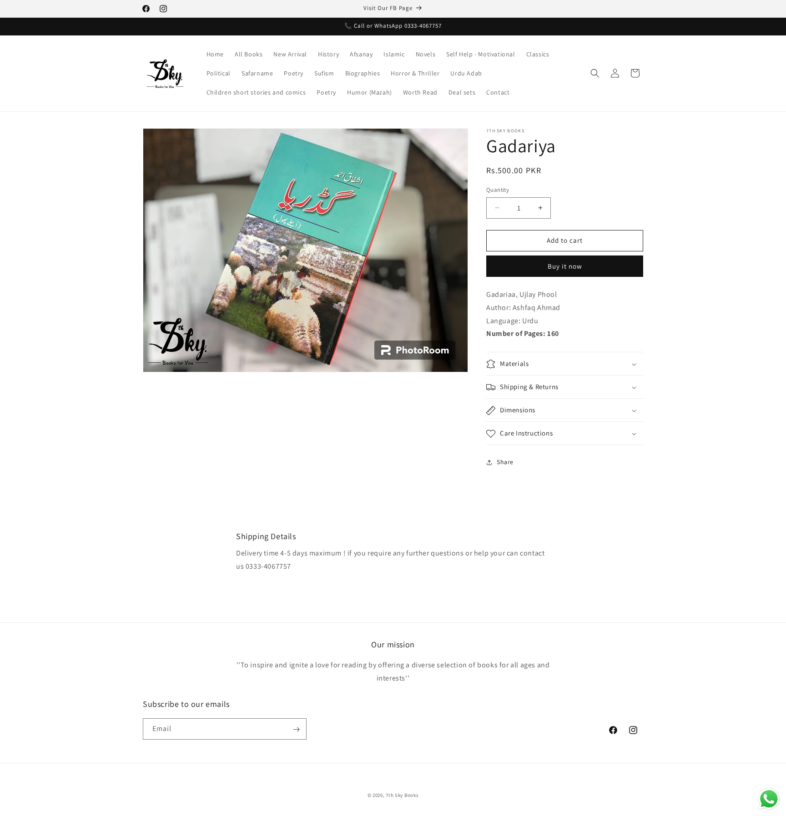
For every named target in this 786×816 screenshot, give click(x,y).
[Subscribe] (296, 729)
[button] (595, 73)
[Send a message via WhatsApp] (768, 798)
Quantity (497, 190)
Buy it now (565, 266)
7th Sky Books (402, 795)
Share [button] (505, 462)
